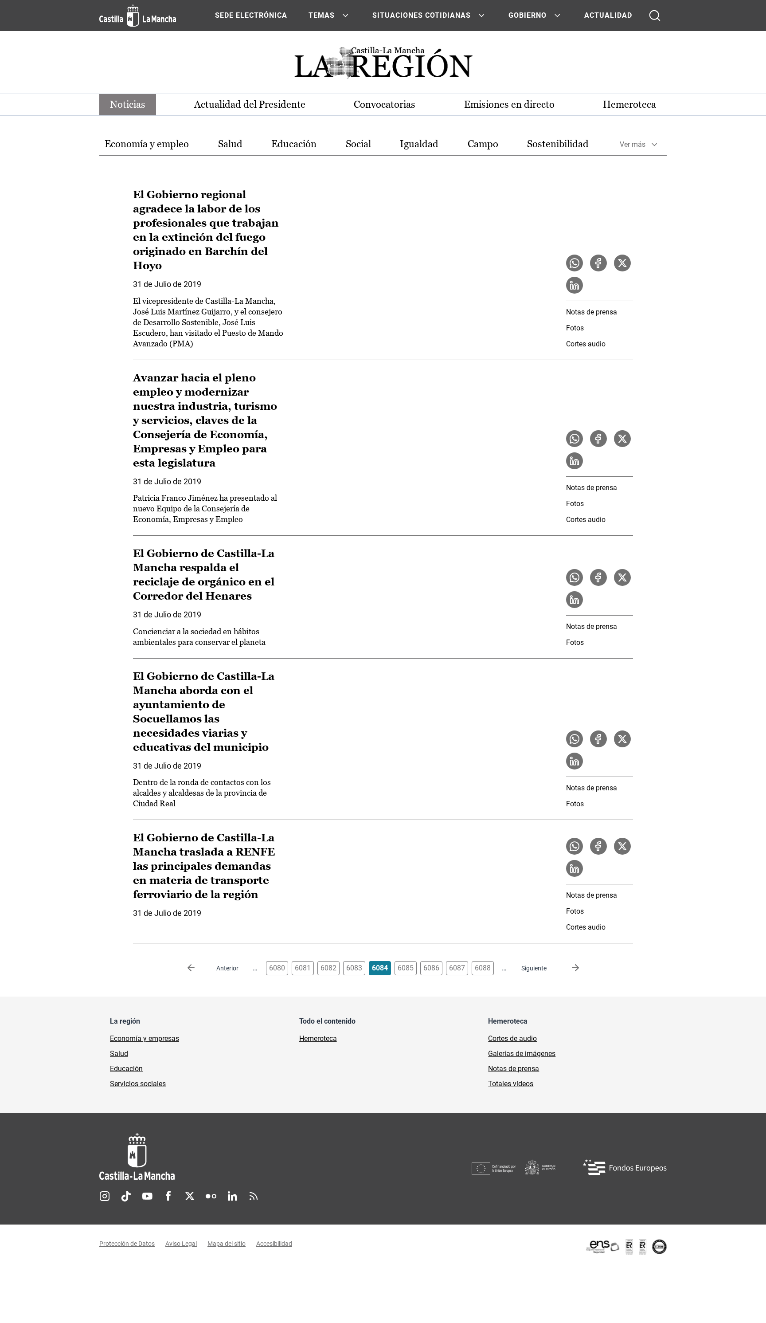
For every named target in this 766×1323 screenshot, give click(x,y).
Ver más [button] (632, 144)
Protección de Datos (127, 1243)
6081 (303, 968)
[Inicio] (219, 1156)
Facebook (168, 1196)
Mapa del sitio (226, 1243)
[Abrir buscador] (655, 15)
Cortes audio (586, 344)
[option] (146, 144)
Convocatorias (384, 104)
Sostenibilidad (558, 143)
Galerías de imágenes (521, 1053)
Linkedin (232, 1196)
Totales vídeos (510, 1084)
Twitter (189, 1196)
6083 (354, 968)
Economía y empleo (147, 143)
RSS (253, 1196)
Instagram (104, 1196)
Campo (483, 143)
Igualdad (419, 143)
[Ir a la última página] (568, 968)
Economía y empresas (144, 1038)
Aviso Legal (181, 1243)
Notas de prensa (591, 312)
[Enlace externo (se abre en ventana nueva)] (626, 1247)
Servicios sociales (138, 1084)
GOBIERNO (527, 15)
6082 (328, 968)
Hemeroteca (629, 104)
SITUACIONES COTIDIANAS (421, 15)
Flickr (211, 1196)
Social (358, 143)
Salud (230, 143)
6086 (431, 968)
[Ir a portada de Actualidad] (383, 65)
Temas (322, 15)
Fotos (575, 328)
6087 (457, 968)
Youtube (147, 1196)
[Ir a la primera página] (198, 968)
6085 (406, 968)
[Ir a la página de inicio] (137, 15)
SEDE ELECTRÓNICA (251, 15)
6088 (483, 968)
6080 (277, 968)
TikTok (126, 1196)
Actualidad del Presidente (249, 104)
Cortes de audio (512, 1038)
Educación (294, 143)
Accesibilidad (274, 1243)
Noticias (127, 104)
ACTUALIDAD (608, 15)
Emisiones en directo (509, 104)
